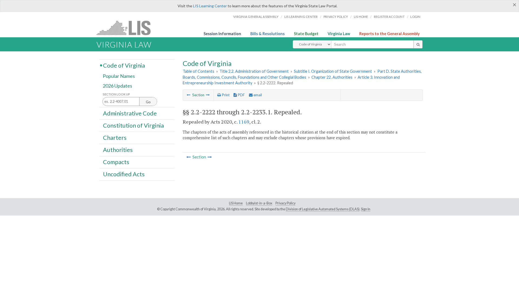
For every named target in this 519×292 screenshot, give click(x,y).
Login (415, 16)
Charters (115, 137)
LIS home (361, 16)
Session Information (222, 33)
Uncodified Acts (124, 174)
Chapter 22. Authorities (331, 77)
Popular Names (119, 76)
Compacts (116, 161)
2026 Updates (117, 86)
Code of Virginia (124, 65)
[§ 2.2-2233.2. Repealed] (208, 95)
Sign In (365, 209)
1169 (243, 121)
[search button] (418, 44)
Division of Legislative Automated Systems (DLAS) (323, 209)
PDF (241, 95)
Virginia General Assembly (255, 16)
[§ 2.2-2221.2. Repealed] (189, 95)
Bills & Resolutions (267, 33)
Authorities (118, 149)
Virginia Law (339, 33)
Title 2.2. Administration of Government (254, 71)
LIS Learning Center (210, 6)
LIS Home (236, 203)
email (257, 95)
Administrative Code (130, 113)
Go (148, 102)
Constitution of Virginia (133, 125)
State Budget (306, 33)
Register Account (389, 16)
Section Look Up (116, 94)
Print (225, 95)
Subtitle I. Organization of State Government (333, 71)
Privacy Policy (336, 16)
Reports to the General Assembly (389, 33)
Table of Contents (198, 71)
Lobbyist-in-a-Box (259, 203)
